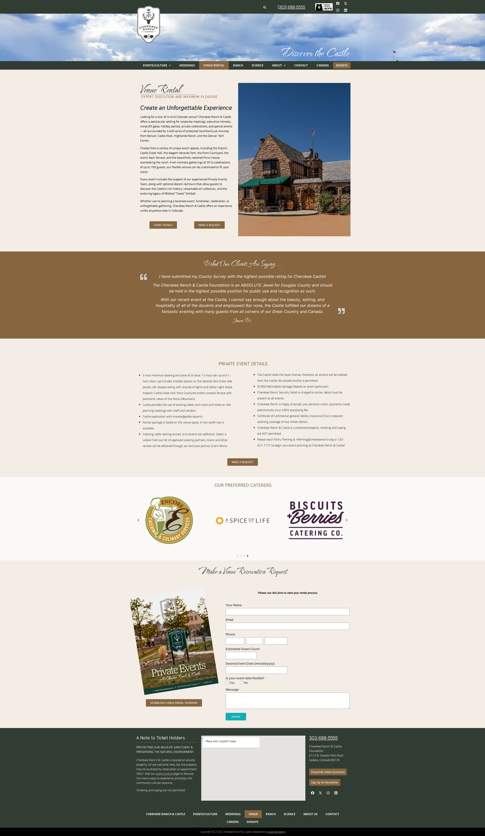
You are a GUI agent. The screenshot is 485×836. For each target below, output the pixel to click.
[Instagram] (337, 10)
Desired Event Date (250, 663)
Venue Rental (213, 65)
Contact (301, 65)
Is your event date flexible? (245, 678)
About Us (310, 814)
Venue (253, 814)
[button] (156, 65)
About (277, 65)
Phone (230, 634)
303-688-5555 (323, 738)
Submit (236, 716)
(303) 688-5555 (291, 6)
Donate (342, 65)
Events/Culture (155, 65)
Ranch (238, 65)
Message (232, 689)
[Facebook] (337, 3)
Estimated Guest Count (243, 649)
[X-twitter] (345, 3)
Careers (323, 65)
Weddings (187, 65)
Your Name (234, 605)
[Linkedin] (345, 10)
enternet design (277, 832)
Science (257, 65)
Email (229, 620)
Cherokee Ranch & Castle (165, 814)
